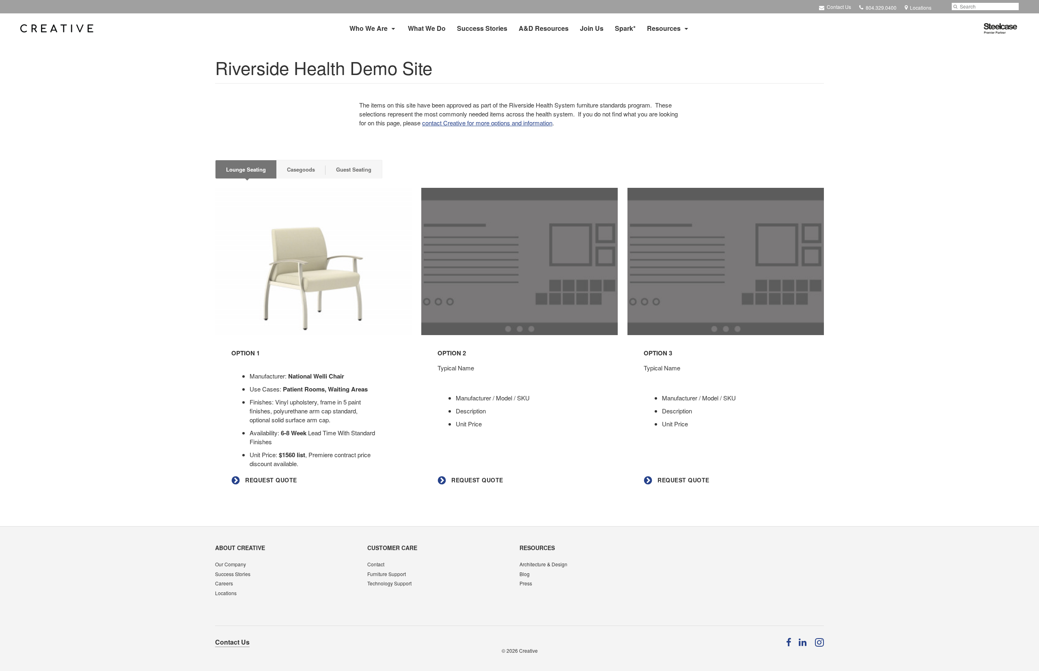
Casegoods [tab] (301, 169)
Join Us (592, 28)
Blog (525, 573)
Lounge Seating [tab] (246, 169)
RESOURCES (537, 548)
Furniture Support (386, 573)
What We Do (427, 28)
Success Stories (482, 28)
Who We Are (368, 28)
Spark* (625, 28)
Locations (226, 592)
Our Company (230, 564)
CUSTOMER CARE (392, 548)
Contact (375, 564)
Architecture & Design (543, 564)
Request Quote (270, 480)
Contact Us (838, 6)
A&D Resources (544, 28)
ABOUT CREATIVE (240, 548)
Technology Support (389, 583)
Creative (528, 650)
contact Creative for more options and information (487, 122)
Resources (664, 28)
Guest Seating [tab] (353, 169)
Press (526, 583)
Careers (224, 583)
